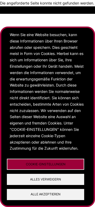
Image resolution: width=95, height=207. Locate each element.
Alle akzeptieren (45, 194)
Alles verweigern (45, 179)
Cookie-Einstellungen (45, 164)
